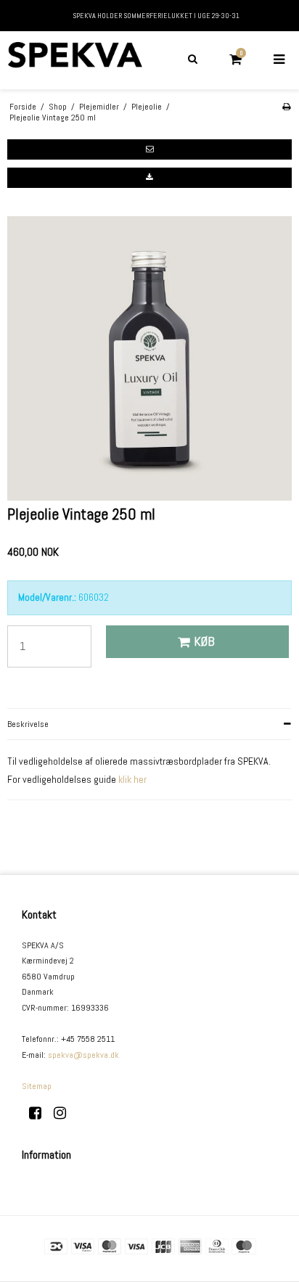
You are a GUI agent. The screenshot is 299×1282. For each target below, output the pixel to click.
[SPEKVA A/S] (74, 60)
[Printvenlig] (286, 106)
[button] (149, 149)
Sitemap (37, 1086)
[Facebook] (40, 1113)
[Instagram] (65, 1113)
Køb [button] (204, 641)
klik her (132, 779)
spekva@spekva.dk (83, 1055)
